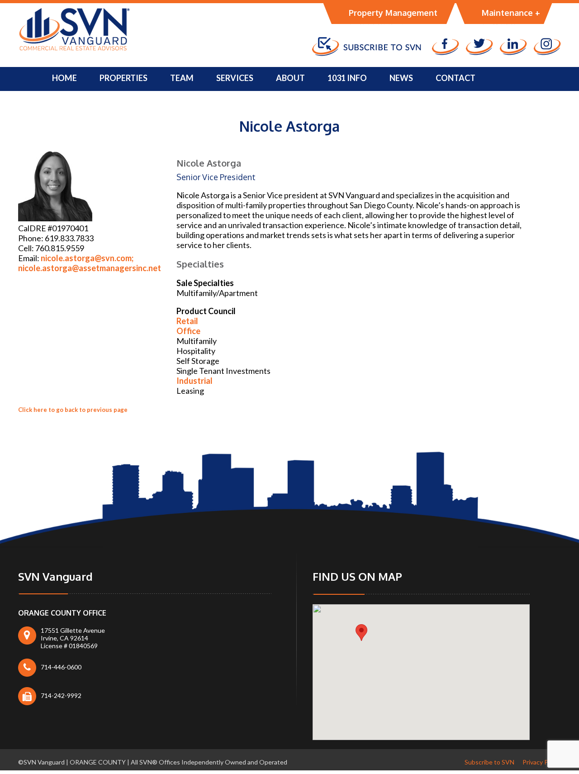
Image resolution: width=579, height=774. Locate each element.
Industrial (194, 381)
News (401, 78)
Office (188, 331)
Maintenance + (511, 13)
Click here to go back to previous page (73, 409)
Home (64, 78)
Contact (455, 78)
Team (182, 78)
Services (234, 78)
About (290, 78)
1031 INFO (347, 78)
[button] (361, 632)
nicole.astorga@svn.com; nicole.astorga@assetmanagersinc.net (89, 263)
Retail (187, 321)
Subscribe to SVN (489, 762)
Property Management (393, 13)
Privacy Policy (541, 762)
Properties (123, 78)
